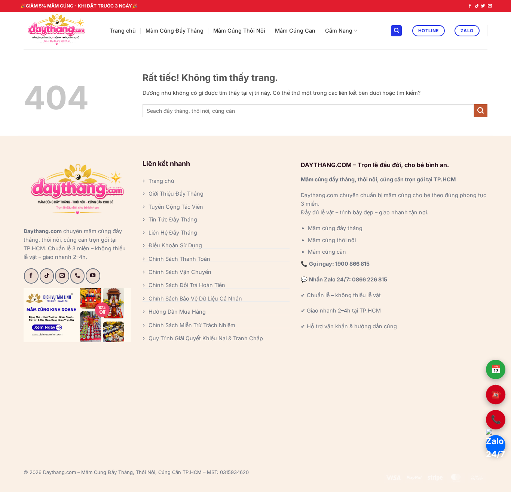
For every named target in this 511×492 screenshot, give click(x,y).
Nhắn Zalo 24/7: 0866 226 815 (348, 279)
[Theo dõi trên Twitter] (483, 6)
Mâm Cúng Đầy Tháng (175, 30)
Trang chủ (123, 30)
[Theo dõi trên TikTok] (477, 6)
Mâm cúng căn (327, 251)
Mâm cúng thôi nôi (332, 240)
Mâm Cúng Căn (295, 30)
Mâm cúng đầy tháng (335, 228)
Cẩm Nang (338, 30)
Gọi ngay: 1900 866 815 (339, 263)
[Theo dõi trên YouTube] (93, 276)
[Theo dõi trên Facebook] (470, 6)
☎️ (495, 394)
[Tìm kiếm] (396, 30)
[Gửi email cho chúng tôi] (490, 6)
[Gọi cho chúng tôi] (77, 276)
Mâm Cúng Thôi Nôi (239, 30)
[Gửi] (480, 111)
